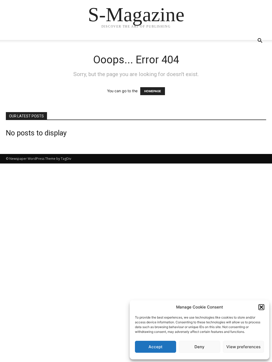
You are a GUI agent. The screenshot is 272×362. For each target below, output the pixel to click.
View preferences (243, 346)
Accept (155, 346)
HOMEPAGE (152, 91)
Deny (199, 346)
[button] (261, 307)
